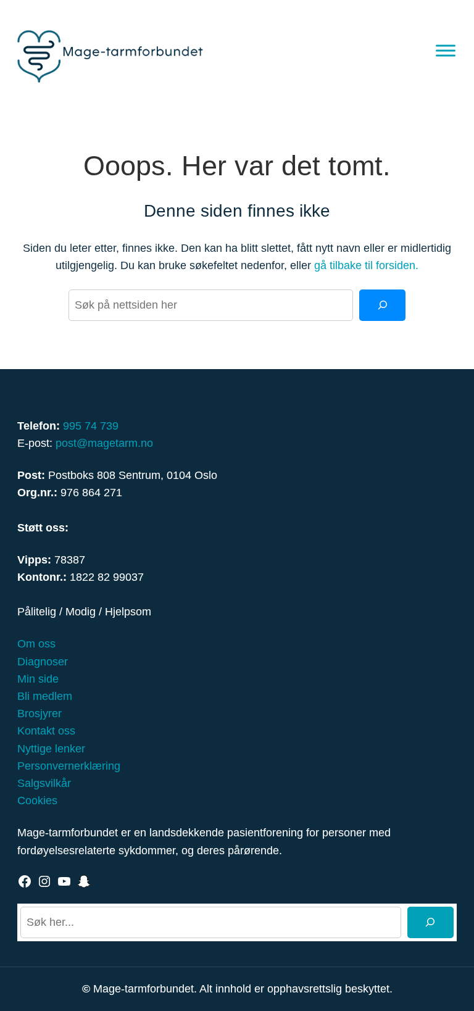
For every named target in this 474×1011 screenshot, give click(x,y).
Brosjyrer (39, 713)
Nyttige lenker (51, 749)
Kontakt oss (46, 731)
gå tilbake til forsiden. (366, 265)
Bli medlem (44, 696)
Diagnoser (42, 661)
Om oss (36, 644)
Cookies (37, 800)
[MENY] (445, 50)
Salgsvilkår (44, 783)
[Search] (382, 305)
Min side (38, 679)
